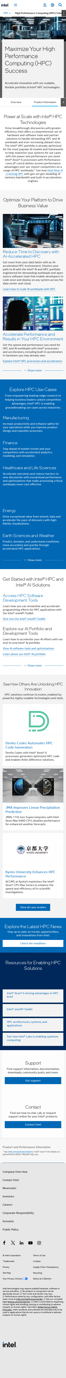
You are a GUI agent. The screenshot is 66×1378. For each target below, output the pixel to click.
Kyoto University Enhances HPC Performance (30, 874)
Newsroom (9, 1188)
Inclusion (8, 1221)
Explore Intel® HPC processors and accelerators (32, 361)
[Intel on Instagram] (39, 1243)
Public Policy (11, 1229)
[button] (33, 281)
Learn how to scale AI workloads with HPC (29, 289)
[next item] (64, 13)
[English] (52, 5)
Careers (7, 1204)
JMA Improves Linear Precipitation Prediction (32, 809)
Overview (16, 102)
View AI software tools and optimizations (28, 648)
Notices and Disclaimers (19, 1301)
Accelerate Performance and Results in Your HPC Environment (33, 336)
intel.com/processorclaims (20, 1151)
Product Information (45, 102)
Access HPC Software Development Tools (23, 598)
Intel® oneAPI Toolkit (20, 1009)
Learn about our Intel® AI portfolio (24, 654)
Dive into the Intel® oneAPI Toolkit (24, 619)
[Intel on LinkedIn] (22, 1243)
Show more (34, 370)
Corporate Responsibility (18, 1213)
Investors (8, 1196)
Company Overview (15, 1172)
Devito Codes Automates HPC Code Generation (29, 745)
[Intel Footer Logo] (10, 1344)
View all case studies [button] (33, 907)
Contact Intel (11, 1180)
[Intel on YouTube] (30, 1243)
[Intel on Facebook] (4, 1243)
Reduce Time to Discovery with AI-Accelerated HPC (31, 254)
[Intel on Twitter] (13, 1243)
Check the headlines (33, 943)
